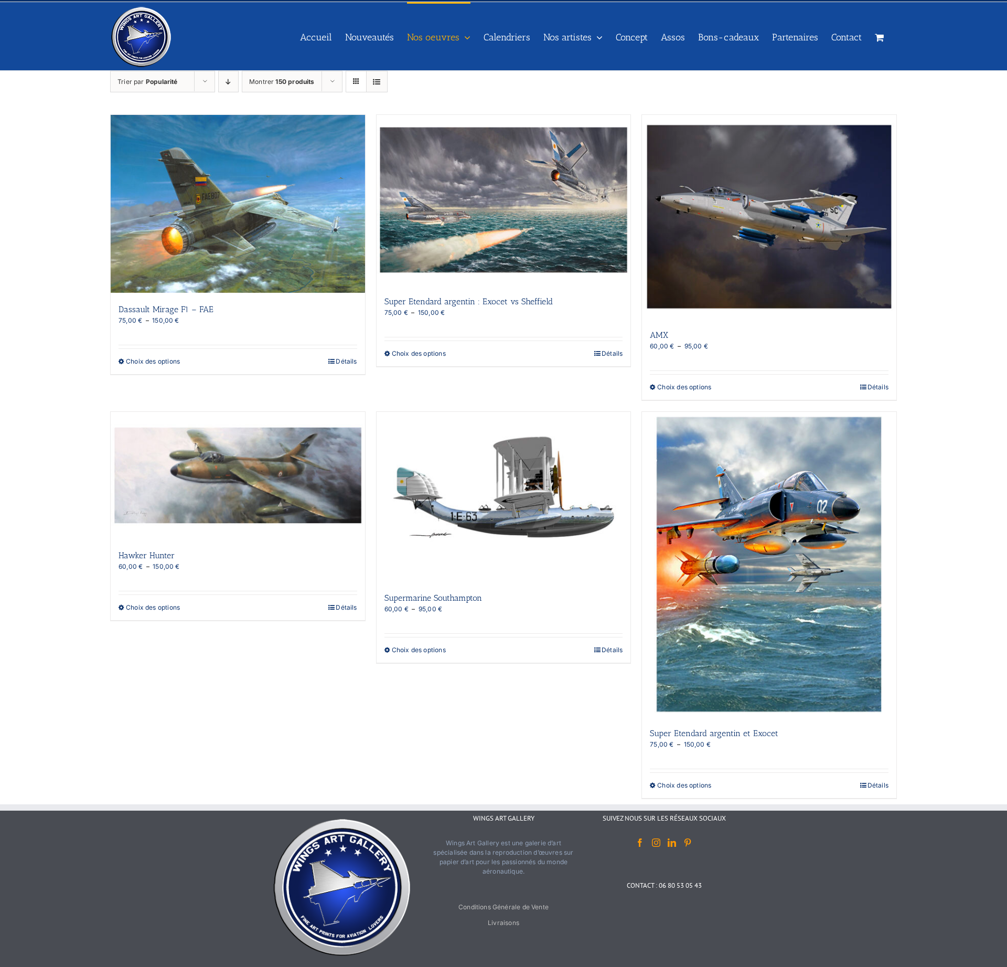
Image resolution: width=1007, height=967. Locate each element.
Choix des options (153, 361)
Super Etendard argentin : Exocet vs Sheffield (468, 301)
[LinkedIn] (672, 842)
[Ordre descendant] (228, 81)
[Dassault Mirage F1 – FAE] (238, 204)
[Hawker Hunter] (238, 475)
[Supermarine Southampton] (504, 497)
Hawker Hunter (147, 555)
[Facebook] (640, 842)
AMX (659, 335)
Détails (346, 361)
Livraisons (503, 923)
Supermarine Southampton (433, 598)
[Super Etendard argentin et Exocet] (769, 564)
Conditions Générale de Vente (503, 907)
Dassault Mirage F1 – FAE (166, 309)
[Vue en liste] (377, 81)
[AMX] (769, 216)
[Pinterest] (687, 842)
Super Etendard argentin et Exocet (714, 733)
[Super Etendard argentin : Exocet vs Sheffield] (504, 200)
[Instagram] (656, 842)
